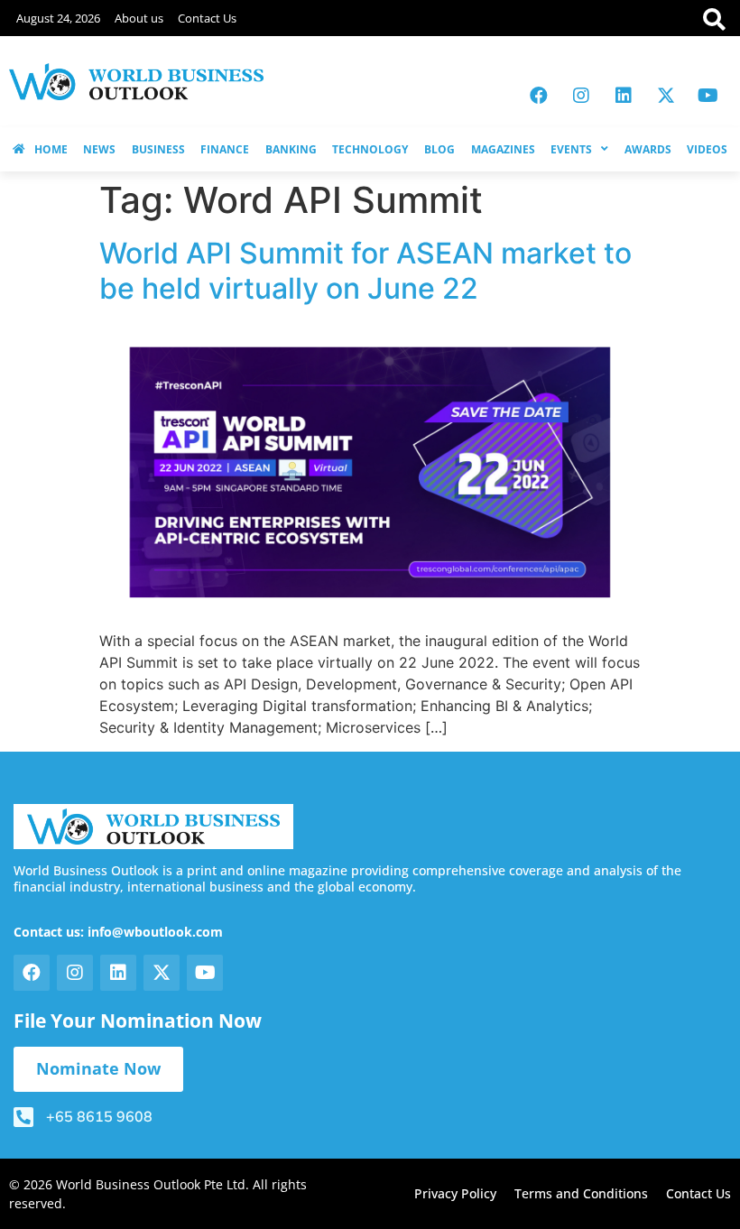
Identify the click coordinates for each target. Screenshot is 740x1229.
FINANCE (224, 149)
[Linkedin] (624, 96)
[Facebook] (539, 96)
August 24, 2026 (58, 18)
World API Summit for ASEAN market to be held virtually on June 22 (365, 270)
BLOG (439, 149)
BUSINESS (158, 149)
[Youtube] (708, 96)
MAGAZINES (503, 149)
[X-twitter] (666, 96)
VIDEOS (707, 149)
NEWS (99, 149)
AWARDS (647, 149)
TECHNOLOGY (370, 149)
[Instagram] (581, 96)
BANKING (291, 149)
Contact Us (207, 18)
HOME (51, 149)
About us (139, 18)
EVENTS (571, 149)
